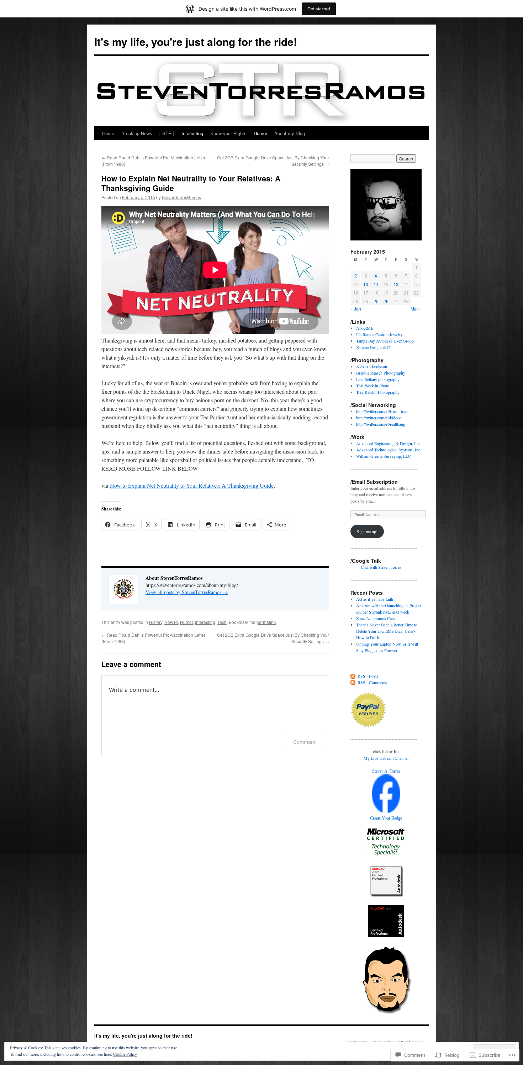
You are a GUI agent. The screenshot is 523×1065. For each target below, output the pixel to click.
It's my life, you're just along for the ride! (195, 41)
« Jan (355, 309)
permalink (266, 622)
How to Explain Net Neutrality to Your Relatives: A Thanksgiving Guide (190, 183)
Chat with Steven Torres (381, 567)
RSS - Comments (372, 682)
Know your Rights (228, 133)
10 (365, 284)
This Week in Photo (372, 385)
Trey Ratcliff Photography (378, 392)
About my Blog (289, 133)
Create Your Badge (386, 818)
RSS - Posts (368, 676)
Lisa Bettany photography (378, 379)
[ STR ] (166, 133)
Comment (304, 742)
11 (376, 284)
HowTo (171, 622)
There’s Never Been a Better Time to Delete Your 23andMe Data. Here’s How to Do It (386, 631)
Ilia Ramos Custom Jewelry (379, 334)
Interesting (192, 133)
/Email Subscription (374, 481)
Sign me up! (367, 531)
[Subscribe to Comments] (353, 682)
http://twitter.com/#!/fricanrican (382, 411)
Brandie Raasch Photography (380, 373)
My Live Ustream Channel (386, 758)
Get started (318, 8)
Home (108, 133)
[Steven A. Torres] (386, 811)
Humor (260, 133)
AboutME (364, 328)
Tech (222, 622)
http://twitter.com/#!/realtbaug (380, 424)
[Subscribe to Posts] (353, 676)
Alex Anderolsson (371, 366)
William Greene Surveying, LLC (383, 456)
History (155, 622)
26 (386, 301)
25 (376, 301)
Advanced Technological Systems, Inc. (388, 449)
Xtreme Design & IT (373, 347)
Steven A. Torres (386, 771)
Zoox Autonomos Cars (375, 618)
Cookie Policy (125, 1054)
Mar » (416, 309)
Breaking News (136, 133)
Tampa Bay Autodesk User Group (385, 341)
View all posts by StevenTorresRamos (187, 592)
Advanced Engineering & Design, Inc (387, 443)
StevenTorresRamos (181, 197)
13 (395, 284)
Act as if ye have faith (374, 599)
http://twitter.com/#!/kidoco (378, 417)
